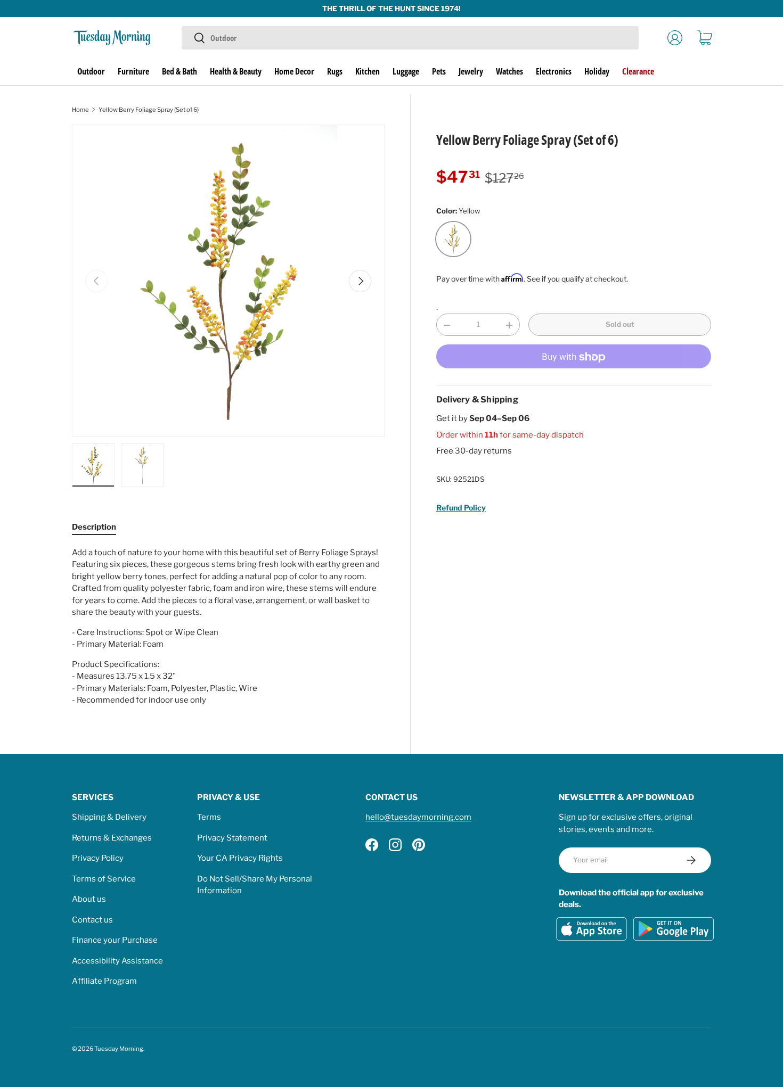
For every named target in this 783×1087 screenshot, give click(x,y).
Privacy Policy (98, 858)
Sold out (620, 324)
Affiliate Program (104, 981)
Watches (509, 71)
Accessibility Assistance (117, 961)
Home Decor (294, 71)
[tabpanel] (228, 626)
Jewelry (471, 71)
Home (80, 109)
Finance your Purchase (115, 940)
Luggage (406, 71)
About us (89, 899)
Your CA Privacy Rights (240, 858)
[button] (704, 38)
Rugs (334, 71)
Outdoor (91, 71)
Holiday (596, 71)
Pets (439, 71)
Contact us (92, 920)
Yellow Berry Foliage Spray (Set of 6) (149, 109)
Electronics (554, 71)
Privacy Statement (232, 838)
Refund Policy (461, 507)
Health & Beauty (236, 71)
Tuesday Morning (118, 1048)
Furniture (133, 71)
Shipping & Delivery (109, 817)
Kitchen (367, 71)
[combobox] (410, 38)
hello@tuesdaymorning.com (418, 817)
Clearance (638, 71)
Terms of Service (104, 879)
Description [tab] (94, 527)
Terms (209, 817)
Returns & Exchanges (112, 838)
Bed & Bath (179, 71)
